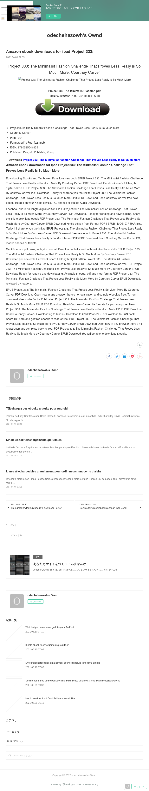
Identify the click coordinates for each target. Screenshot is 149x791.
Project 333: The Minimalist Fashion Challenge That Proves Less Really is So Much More (81, 160)
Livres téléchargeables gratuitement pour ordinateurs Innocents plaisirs (53, 471)
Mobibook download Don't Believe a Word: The (50, 698)
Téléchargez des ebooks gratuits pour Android (37, 408)
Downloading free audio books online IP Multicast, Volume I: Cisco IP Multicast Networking (72, 680)
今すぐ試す (53, 16)
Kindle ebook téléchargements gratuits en (34, 440)
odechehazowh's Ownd (74, 35)
